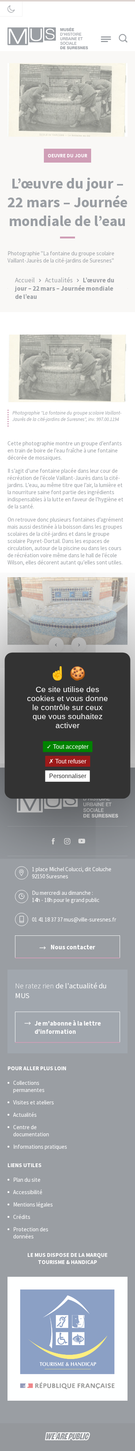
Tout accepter (69, 747)
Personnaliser (67, 776)
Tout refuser (70, 761)
